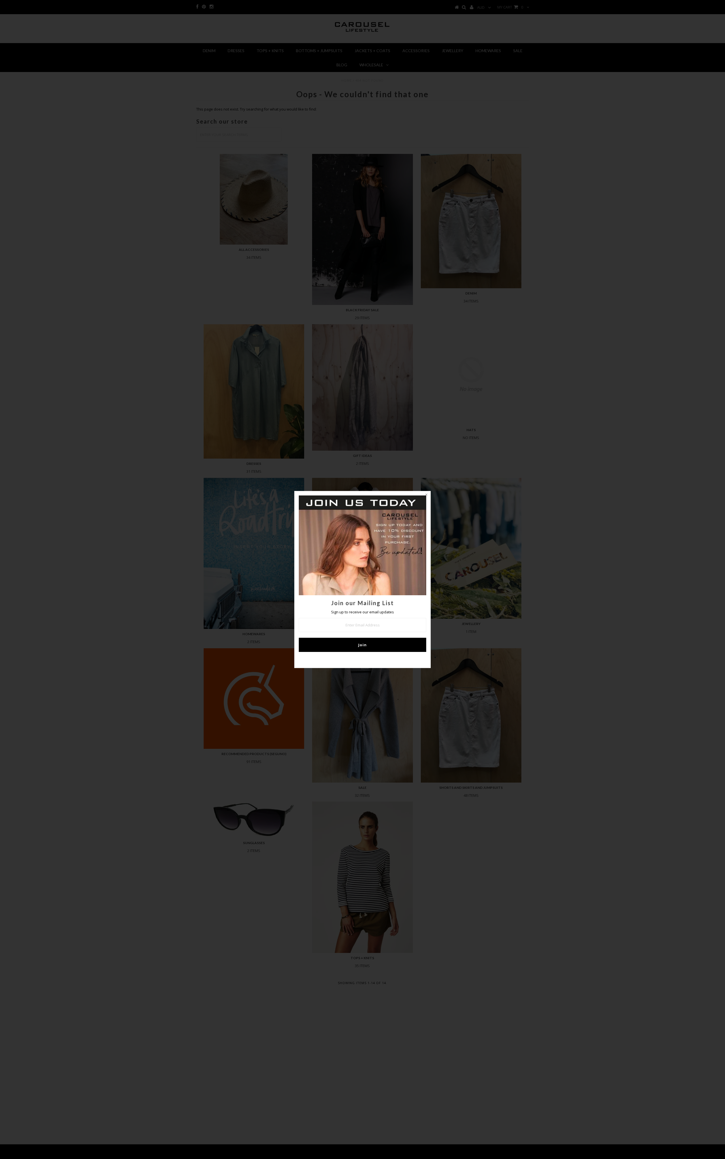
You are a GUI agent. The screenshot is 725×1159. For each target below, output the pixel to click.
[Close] (426, 495)
